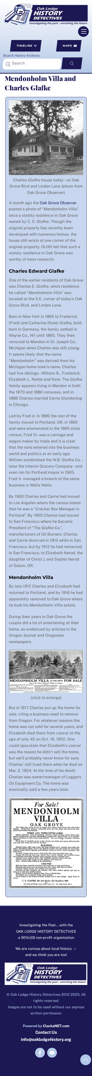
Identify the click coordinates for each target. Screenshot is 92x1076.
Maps (67, 45)
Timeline (24, 45)
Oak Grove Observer (58, 203)
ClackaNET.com (56, 1026)
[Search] (71, 63)
